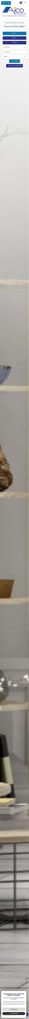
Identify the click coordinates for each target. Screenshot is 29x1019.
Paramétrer (13, 1009)
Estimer (14, 42)
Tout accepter (14, 1013)
